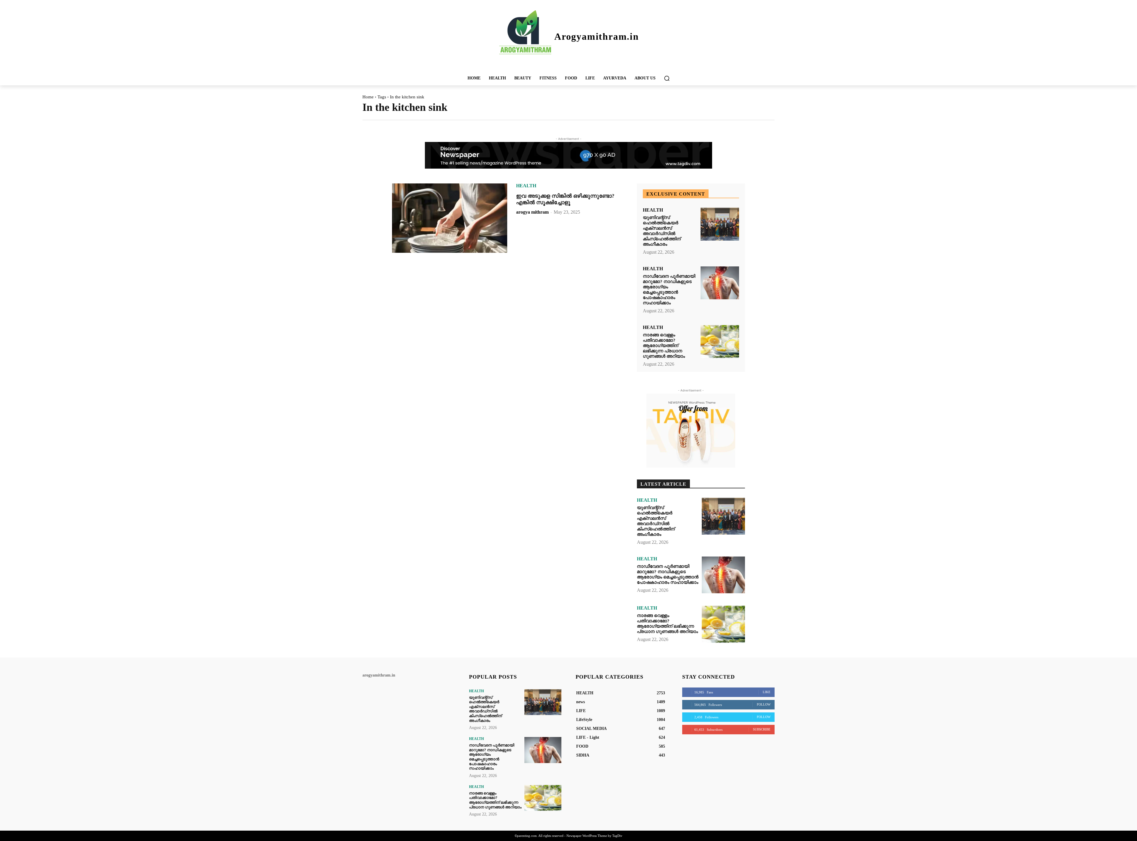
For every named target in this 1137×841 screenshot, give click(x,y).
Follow (763, 704)
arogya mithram (532, 212)
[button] (667, 78)
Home (368, 97)
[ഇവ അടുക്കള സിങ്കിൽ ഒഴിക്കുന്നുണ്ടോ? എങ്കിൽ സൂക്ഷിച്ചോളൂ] (449, 218)
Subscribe (761, 729)
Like (766, 692)
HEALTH (526, 185)
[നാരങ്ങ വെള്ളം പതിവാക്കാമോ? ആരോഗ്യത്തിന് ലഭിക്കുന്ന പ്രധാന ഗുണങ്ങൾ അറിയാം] (720, 341)
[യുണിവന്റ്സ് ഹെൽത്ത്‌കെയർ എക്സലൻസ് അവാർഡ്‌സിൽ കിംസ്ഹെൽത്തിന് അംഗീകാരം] (720, 224)
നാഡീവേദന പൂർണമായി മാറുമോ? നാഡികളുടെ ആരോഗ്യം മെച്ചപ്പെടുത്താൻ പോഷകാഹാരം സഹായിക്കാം (669, 289)
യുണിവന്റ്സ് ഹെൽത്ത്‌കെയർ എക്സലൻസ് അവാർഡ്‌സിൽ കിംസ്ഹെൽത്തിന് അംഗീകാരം (662, 231)
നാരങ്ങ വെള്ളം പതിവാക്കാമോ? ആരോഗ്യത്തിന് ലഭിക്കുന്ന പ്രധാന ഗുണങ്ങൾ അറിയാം (664, 345)
